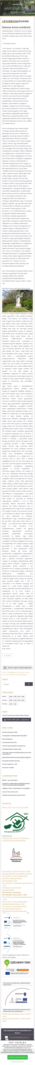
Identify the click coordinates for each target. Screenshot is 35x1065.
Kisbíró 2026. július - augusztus (17, 719)
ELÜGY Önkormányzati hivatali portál (16, 672)
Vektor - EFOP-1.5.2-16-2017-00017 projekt (15, 807)
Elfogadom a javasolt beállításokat (17, 1057)
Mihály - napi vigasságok (10, 780)
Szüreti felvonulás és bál (10, 792)
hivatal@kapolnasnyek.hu (19, 1040)
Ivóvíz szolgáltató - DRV (9, 764)
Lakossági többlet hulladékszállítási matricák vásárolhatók (16, 753)
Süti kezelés (22, 1052)
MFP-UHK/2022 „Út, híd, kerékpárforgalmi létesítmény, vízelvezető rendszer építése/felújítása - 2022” (15, 878)
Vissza (8, 655)
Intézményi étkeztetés (9, 742)
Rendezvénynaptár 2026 (9, 732)
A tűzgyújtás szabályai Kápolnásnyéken (14, 735)
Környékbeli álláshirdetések (11, 761)
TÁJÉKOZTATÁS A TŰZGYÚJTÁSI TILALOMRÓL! (16, 788)
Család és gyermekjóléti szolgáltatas (13, 746)
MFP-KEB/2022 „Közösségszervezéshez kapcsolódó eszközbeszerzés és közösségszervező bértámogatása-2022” (14, 908)
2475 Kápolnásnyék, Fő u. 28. (19, 1037)
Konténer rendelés (8, 767)
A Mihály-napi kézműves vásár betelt (13, 795)
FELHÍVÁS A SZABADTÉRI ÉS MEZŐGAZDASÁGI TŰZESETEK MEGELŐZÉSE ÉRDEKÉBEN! (16, 784)
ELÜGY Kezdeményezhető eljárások (14, 675)
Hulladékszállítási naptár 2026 (11, 749)
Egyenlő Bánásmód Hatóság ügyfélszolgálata (16, 757)
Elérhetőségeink (7, 739)
